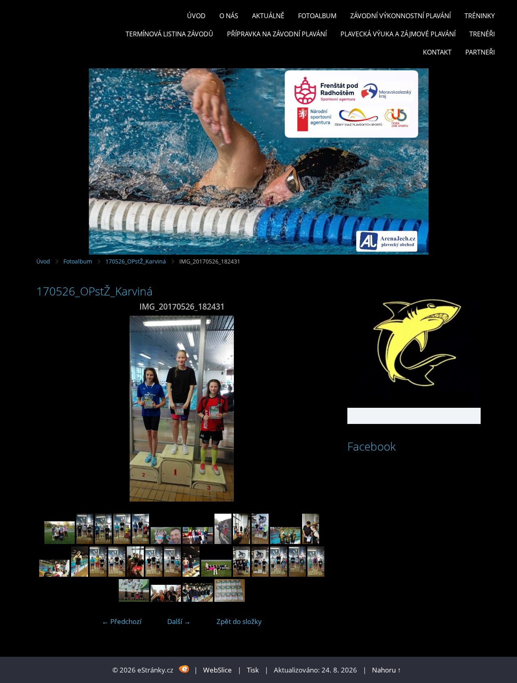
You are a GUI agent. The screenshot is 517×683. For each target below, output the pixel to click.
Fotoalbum (317, 15)
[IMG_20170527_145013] (241, 574)
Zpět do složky (239, 621)
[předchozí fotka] (49, 409)
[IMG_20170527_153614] (278, 574)
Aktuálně (268, 15)
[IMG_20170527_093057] (241, 541)
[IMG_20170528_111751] (229, 599)
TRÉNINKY (479, 15)
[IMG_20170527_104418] (98, 574)
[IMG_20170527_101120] (285, 541)
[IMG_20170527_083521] (222, 541)
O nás (228, 15)
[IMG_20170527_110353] (135, 574)
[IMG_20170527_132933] (216, 574)
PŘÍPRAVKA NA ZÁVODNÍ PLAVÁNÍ (277, 34)
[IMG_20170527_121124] (172, 574)
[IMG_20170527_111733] (153, 574)
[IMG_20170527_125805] (191, 574)
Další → (179, 621)
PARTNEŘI (480, 52)
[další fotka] (314, 409)
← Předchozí (121, 621)
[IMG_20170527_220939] (198, 599)
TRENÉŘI (482, 34)
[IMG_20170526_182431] (140, 541)
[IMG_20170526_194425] (166, 541)
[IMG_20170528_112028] (59, 541)
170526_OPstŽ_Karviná (135, 261)
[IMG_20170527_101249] (310, 541)
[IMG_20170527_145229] (260, 574)
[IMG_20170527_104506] (116, 574)
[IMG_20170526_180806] (103, 541)
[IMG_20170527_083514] (198, 541)
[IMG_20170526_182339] (121, 541)
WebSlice (217, 670)
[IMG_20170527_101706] (79, 574)
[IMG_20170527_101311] (54, 574)
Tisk (253, 670)
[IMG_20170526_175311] (84, 541)
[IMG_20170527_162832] (297, 574)
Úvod (196, 15)
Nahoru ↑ (386, 670)
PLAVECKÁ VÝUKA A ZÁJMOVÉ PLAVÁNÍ (398, 34)
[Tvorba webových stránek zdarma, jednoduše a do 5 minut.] (184, 669)
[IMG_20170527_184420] (134, 599)
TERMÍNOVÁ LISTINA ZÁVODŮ (169, 34)
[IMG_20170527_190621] (166, 599)
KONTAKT (437, 52)
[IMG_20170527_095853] (260, 541)
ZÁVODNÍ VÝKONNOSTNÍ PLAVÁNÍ (400, 15)
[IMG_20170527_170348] (315, 574)
